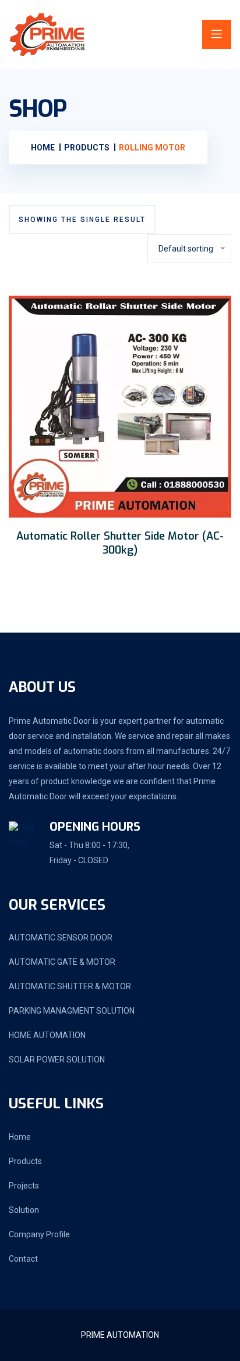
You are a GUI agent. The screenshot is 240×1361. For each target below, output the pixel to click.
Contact (23, 1258)
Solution (24, 1210)
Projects (24, 1185)
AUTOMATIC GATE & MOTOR (62, 962)
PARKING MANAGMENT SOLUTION (72, 1010)
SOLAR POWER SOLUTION (57, 1059)
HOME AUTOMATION (47, 1035)
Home (20, 1136)
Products (25, 1161)
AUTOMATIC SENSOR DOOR (60, 937)
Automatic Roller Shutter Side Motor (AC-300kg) (120, 543)
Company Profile (39, 1234)
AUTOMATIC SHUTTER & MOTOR (70, 986)
